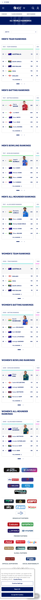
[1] (18, 190)
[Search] (33, 8)
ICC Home (6, 2)
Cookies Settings (17, 583)
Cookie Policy (18, 579)
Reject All (17, 589)
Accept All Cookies (17, 594)
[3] (24, 190)
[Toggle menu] (3, 8)
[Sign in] (37, 8)
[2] (21, 190)
